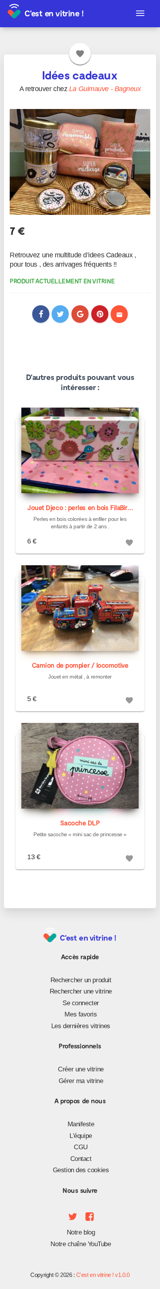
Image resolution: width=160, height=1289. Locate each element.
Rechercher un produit (80, 980)
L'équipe (81, 1136)
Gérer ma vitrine (81, 1081)
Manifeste (81, 1124)
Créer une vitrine (80, 1069)
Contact (81, 1158)
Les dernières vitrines (80, 1026)
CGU (81, 1147)
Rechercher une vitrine (81, 991)
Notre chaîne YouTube (80, 1244)
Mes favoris (80, 1014)
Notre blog (81, 1232)
